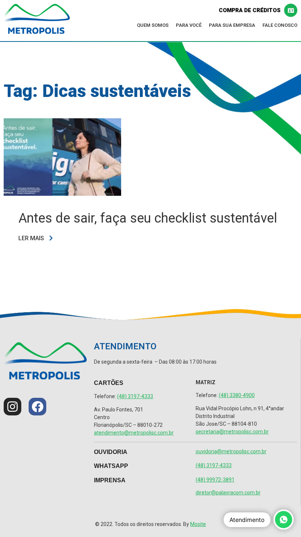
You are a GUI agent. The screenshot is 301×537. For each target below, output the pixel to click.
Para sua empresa (232, 25)
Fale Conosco (279, 25)
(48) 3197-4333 (135, 396)
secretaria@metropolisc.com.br (232, 432)
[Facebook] (37, 406)
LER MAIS (32, 238)
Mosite (198, 524)
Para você (189, 25)
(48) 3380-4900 (237, 395)
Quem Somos (152, 25)
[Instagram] (12, 406)
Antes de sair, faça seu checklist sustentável (147, 218)
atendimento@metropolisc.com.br (134, 433)
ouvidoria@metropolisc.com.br (231, 451)
